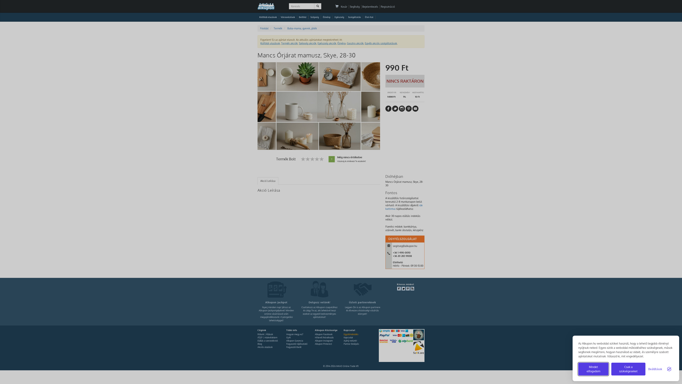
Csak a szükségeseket (628, 369)
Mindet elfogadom (593, 369)
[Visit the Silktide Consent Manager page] (669, 369)
